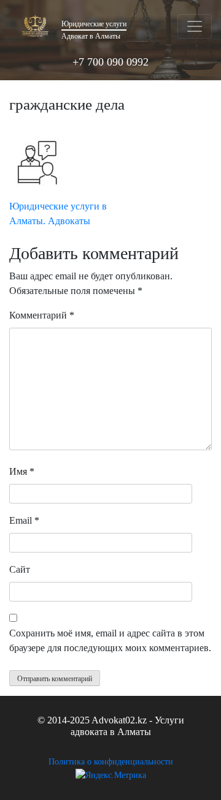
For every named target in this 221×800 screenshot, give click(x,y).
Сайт (19, 569)
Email (24, 520)
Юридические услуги (93, 24)
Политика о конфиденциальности (110, 761)
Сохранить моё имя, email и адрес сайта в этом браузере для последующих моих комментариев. (110, 640)
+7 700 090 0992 (110, 62)
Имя (21, 471)
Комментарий (41, 315)
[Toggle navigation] (194, 26)
